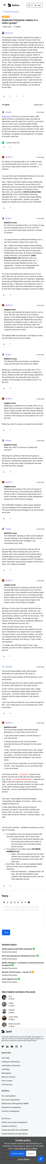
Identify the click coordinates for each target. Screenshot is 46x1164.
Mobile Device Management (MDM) (15, 1103)
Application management (11, 1107)
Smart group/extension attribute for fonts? (19, 956)
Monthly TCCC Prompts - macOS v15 (16, 972)
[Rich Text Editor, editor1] (23, 917)
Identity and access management (14, 1122)
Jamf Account (7, 1084)
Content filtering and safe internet (14, 1134)
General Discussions (11, 12)
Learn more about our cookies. (26, 1148)
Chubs (10, 1003)
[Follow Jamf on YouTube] (12, 1046)
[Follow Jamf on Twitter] (3, 1046)
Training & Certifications (11, 1062)
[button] (4, 6)
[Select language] (29, 5)
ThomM (11, 1010)
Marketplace (6, 1073)
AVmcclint (9, 33)
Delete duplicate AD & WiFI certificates (17, 949)
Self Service (6, 1118)
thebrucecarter (14, 1024)
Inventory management (10, 1111)
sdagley (8, 112)
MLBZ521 (9, 157)
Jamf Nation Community (11, 1065)
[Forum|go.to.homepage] (13, 5)
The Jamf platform (9, 1096)
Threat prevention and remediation (15, 1130)
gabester (8, 667)
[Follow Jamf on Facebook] (21, 1046)
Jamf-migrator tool (9, 979)
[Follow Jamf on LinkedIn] (7, 1046)
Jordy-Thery (13, 1017)
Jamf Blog (5, 1069)
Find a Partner (7, 1081)
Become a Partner (8, 1077)
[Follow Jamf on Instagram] (16, 1046)
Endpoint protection (9, 1126)
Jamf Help (5, 1058)
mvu (10, 996)
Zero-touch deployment (11, 1100)
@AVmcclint (6, 116)
